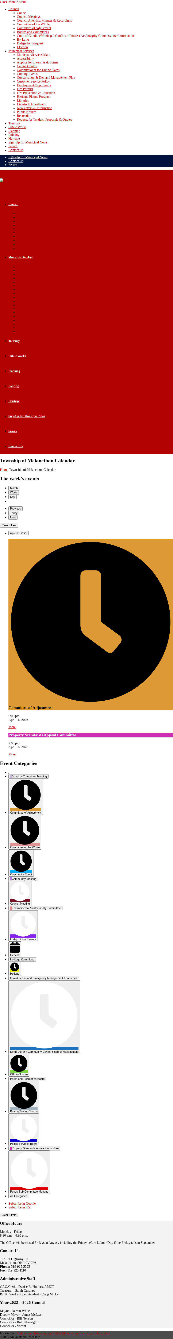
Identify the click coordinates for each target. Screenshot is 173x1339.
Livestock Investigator (31, 104)
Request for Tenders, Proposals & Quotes (44, 119)
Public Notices (26, 112)
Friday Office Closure (23, 939)
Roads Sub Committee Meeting (29, 1191)
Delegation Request (30, 43)
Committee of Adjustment (34, 28)
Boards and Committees (33, 32)
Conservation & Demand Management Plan (46, 77)
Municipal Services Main (33, 54)
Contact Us (15, 150)
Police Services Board (23, 1143)
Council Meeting (20, 903)
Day (12, 497)
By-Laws (23, 39)
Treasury (14, 123)
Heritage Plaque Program (33, 96)
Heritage (14, 138)
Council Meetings (29, 16)
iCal (19, 1207)
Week (13, 492)
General (15, 955)
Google (22, 1203)
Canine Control (27, 66)
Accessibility (25, 58)
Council (13, 9)
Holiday (14, 973)
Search (13, 146)
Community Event (21, 874)
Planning (14, 131)
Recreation (24, 115)
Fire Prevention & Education (36, 93)
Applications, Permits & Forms (37, 62)
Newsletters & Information (34, 108)
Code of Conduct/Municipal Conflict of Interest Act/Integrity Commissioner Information (75, 35)
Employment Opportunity (34, 85)
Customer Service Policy (33, 81)
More (12, 727)
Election (22, 47)
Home (4, 469)
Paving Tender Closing (24, 1111)
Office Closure (19, 1074)
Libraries (23, 100)
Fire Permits (25, 89)
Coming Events (27, 74)
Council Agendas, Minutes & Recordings (44, 20)
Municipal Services (21, 51)
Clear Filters (9, 525)
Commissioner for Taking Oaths (38, 70)
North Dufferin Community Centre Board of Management (44, 1051)
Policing (13, 134)
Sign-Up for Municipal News (27, 142)
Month (14, 488)
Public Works (17, 127)
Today (14, 513)
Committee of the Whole (33, 24)
